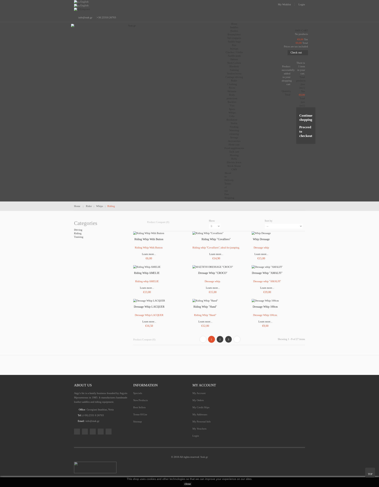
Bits (234, 45)
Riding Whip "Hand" (205, 306)
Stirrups (234, 48)
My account (204, 385)
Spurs (232, 109)
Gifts (232, 116)
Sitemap (137, 421)
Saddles (234, 27)
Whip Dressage (261, 239)
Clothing (232, 84)
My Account (199, 393)
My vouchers (199, 428)
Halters (234, 59)
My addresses (199, 414)
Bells (234, 158)
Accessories (234, 141)
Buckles (232, 101)
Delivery (229, 180)
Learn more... (149, 254)
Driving (78, 229)
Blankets (234, 66)
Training (234, 69)
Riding (78, 233)
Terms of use (140, 414)
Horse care (234, 144)
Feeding (234, 126)
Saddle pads (234, 55)
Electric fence (234, 162)
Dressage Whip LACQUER (149, 306)
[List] (141, 222)
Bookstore (231, 119)
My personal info (201, 421)
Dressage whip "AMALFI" (267, 273)
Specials (137, 393)
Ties (232, 105)
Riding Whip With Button (148, 239)
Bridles (234, 30)
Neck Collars (234, 62)
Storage (234, 137)
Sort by (268, 220)
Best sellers (139, 407)
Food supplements (234, 148)
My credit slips (200, 407)
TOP (370, 474)
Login (301, 4)
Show (212, 220)
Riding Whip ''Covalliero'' (216, 239)
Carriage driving (234, 77)
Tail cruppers (234, 38)
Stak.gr (204, 456)
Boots (232, 87)
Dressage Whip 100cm (265, 306)
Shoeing (234, 155)
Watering (234, 130)
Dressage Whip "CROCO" (212, 273)
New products (140, 400)
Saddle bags (234, 41)
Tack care (234, 151)
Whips (232, 112)
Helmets (232, 91)
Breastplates (234, 34)
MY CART (301, 30)
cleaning (234, 133)
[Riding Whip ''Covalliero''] (207, 232)
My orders (198, 400)
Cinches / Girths (234, 52)
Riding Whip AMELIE (147, 273)
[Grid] (135, 222)
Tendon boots (234, 73)
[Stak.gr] (130, 43)
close (187, 483)
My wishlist (284, 4)
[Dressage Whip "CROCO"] (212, 266)
